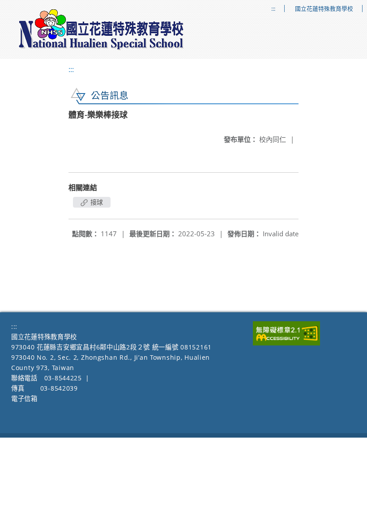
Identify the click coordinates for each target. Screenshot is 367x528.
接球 (96, 202)
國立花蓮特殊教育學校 (324, 9)
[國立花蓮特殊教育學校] (101, 29)
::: (273, 9)
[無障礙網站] (286, 343)
